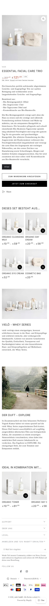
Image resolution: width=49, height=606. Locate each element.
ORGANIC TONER (10, 502)
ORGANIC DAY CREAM (32, 238)
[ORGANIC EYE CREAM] (13, 260)
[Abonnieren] (45, 550)
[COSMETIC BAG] (36, 260)
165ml (7, 168)
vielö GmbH (18, 597)
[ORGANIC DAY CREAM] (36, 224)
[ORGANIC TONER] (16, 486)
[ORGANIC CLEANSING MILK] (13, 224)
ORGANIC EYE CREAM (13, 273)
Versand (12, 80)
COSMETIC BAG (33, 273)
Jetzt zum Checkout (24, 184)
